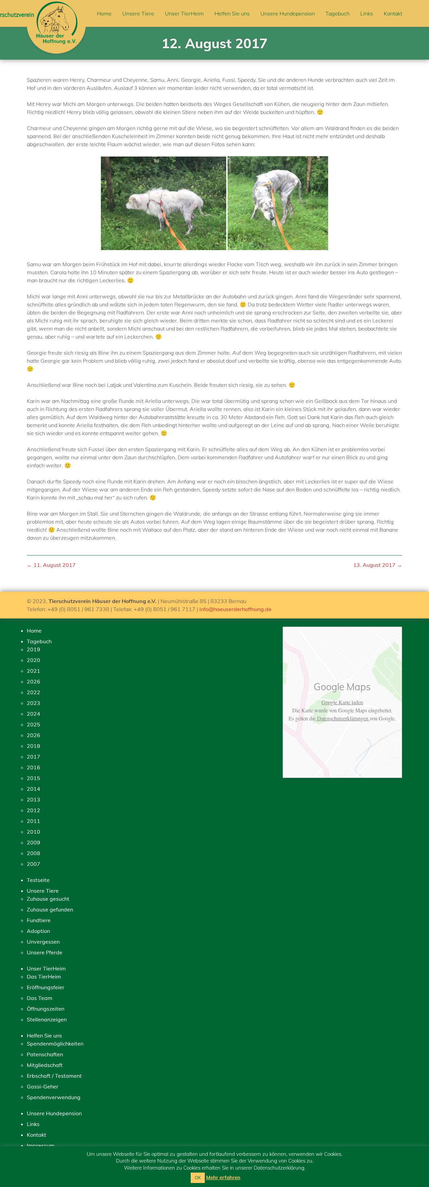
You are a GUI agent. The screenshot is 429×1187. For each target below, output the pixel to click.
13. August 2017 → (377, 564)
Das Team (39, 998)
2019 (33, 649)
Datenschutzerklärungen (343, 718)
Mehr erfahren (223, 1177)
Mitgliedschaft (45, 1065)
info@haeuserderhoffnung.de (235, 609)
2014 (33, 788)
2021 (33, 670)
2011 (33, 821)
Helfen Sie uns (232, 13)
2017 (33, 756)
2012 (33, 810)
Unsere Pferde (44, 952)
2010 (33, 831)
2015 (33, 778)
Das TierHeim (44, 976)
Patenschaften (45, 1054)
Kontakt (393, 13)
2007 (33, 863)
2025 (33, 724)
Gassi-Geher (42, 1086)
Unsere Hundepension (287, 13)
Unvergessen (43, 941)
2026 (33, 681)
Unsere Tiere (138, 13)
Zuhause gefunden (50, 909)
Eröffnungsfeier (45, 987)
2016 (33, 767)
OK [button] (198, 1177)
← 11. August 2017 (51, 564)
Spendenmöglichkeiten (55, 1043)
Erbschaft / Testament (54, 1075)
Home (104, 13)
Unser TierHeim (184, 13)
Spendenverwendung (53, 1097)
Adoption (38, 931)
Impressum (40, 1145)
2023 (33, 703)
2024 (33, 713)
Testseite (38, 880)
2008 (33, 853)
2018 (33, 746)
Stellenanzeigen (47, 1019)
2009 (33, 842)
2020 (33, 660)
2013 (33, 799)
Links (366, 13)
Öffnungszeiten (45, 1008)
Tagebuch (337, 13)
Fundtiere (39, 920)
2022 (33, 692)
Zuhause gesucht (48, 898)
